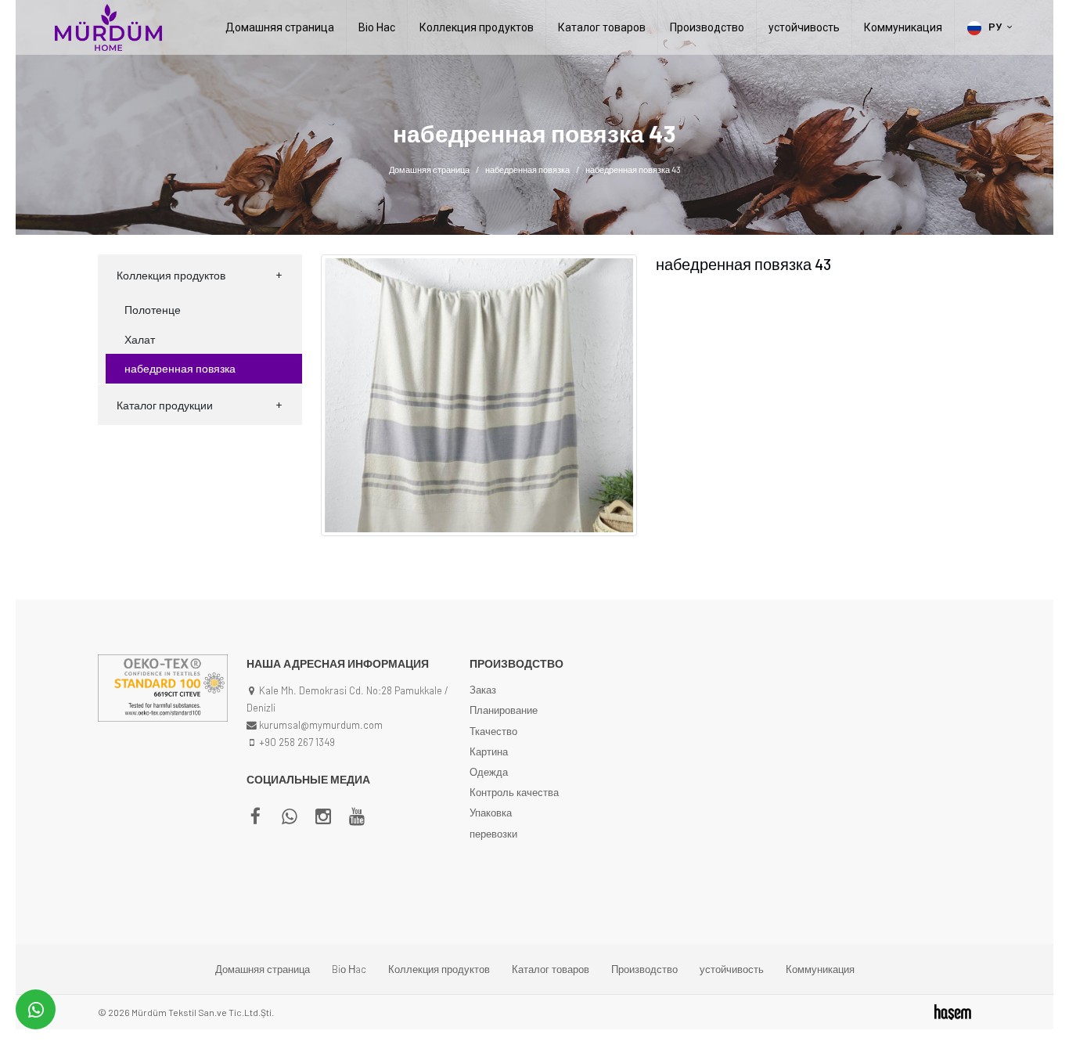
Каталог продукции (165, 405)
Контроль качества (514, 792)
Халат (139, 339)
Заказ (483, 689)
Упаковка (491, 812)
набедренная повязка (527, 169)
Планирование (504, 710)
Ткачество (493, 731)
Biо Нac (376, 27)
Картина (489, 751)
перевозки (493, 833)
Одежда (489, 772)
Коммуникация (903, 27)
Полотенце (152, 309)
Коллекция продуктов (476, 27)
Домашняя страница (279, 27)
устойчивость (804, 27)
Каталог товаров (602, 27)
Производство (707, 27)
